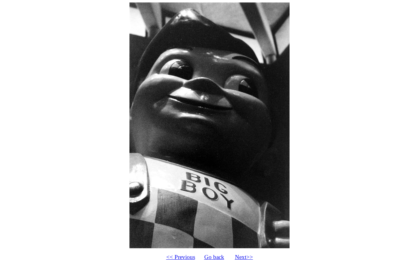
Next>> (244, 257)
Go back (214, 257)
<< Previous (180, 257)
